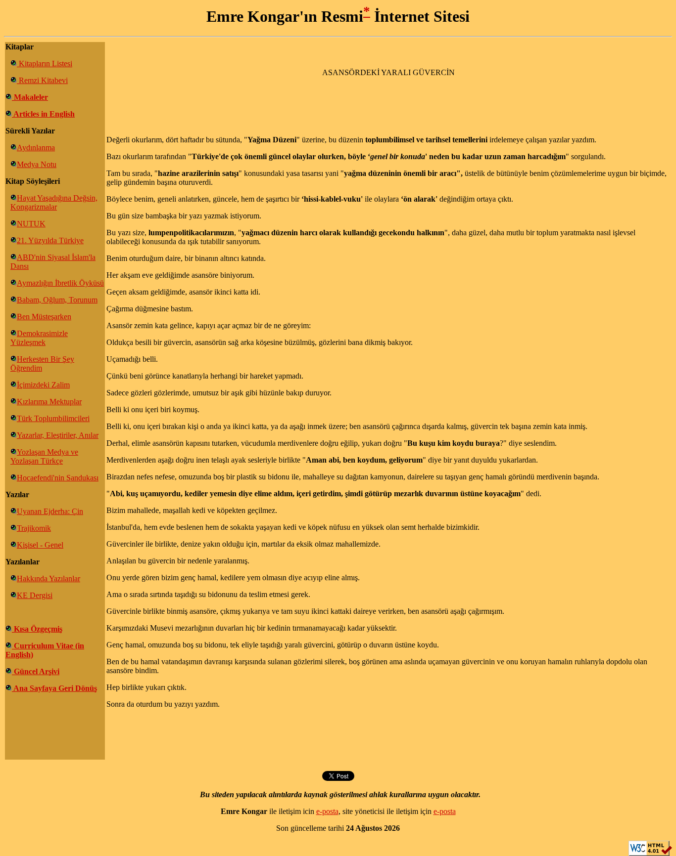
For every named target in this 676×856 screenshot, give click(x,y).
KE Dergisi (34, 595)
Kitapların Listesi (44, 63)
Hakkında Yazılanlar (48, 578)
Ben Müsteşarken (44, 316)
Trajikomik (34, 528)
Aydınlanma (36, 147)
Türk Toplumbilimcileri (53, 418)
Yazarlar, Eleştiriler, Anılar (57, 435)
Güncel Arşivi (35, 671)
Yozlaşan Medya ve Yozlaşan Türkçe (44, 456)
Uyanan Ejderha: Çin (50, 511)
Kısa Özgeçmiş (37, 629)
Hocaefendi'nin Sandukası (57, 477)
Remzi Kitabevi (42, 80)
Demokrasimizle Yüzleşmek (39, 337)
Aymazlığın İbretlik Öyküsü (60, 283)
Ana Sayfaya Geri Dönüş (54, 688)
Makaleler (30, 97)
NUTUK (31, 223)
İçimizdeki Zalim (43, 385)
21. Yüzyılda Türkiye (50, 240)
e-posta (327, 811)
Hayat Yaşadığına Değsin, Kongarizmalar (53, 202)
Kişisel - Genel (40, 545)
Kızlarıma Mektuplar (49, 401)
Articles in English (43, 114)
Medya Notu (36, 164)
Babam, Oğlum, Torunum (57, 300)
